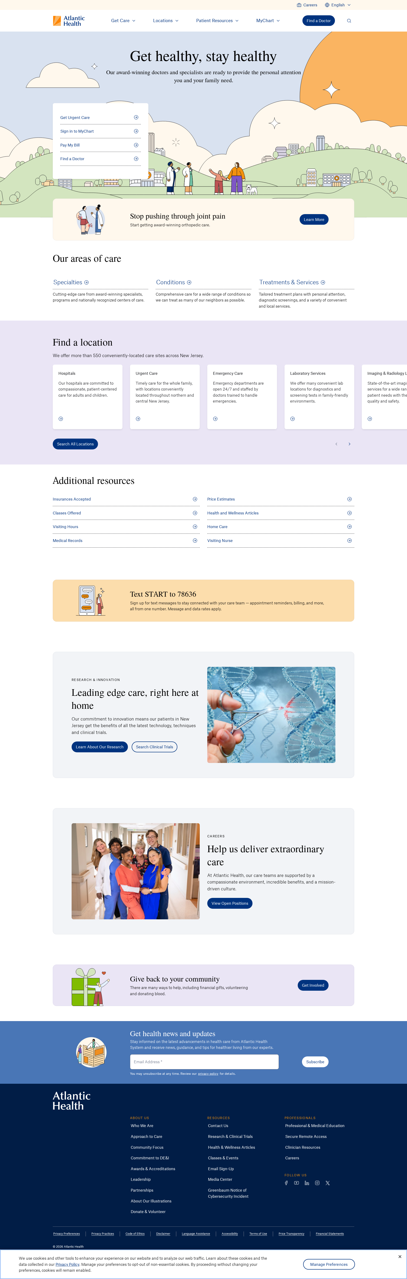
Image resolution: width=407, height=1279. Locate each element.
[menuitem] (307, 5)
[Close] (399, 1256)
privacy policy (208, 1073)
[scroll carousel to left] (336, 444)
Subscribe (315, 1061)
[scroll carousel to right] (349, 444)
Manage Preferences (329, 1264)
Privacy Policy (67, 1264)
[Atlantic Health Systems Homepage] (71, 1100)
